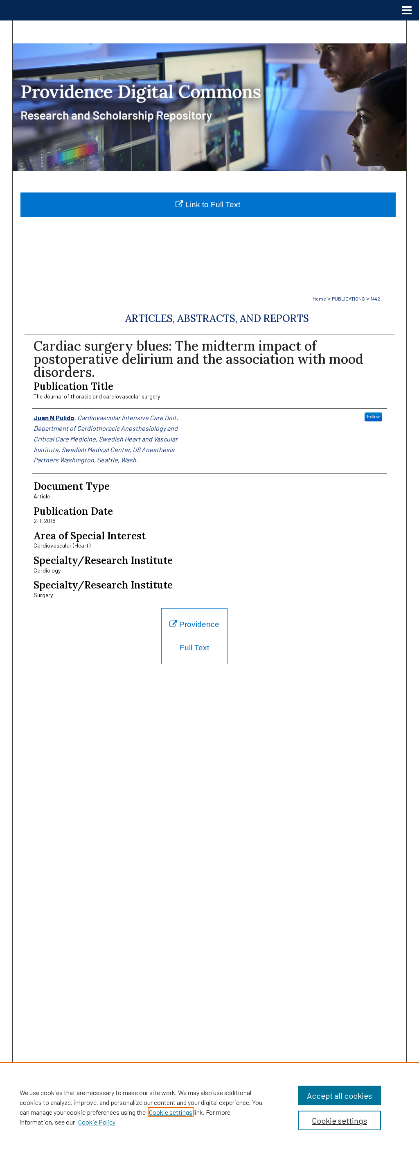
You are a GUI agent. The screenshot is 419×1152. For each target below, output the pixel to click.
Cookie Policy (96, 1122)
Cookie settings (170, 1112)
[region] (209, 1107)
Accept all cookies (339, 1095)
